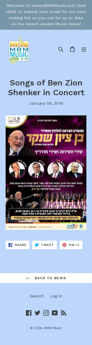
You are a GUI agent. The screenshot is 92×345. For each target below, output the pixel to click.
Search (37, 296)
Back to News (49, 278)
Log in (56, 296)
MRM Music (53, 328)
